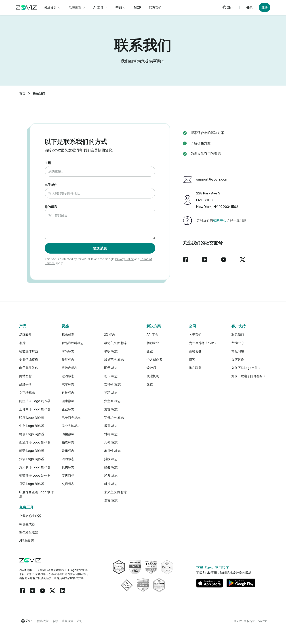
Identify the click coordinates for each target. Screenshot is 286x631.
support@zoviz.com (212, 179)
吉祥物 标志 (112, 384)
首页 (22, 93)
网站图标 (25, 376)
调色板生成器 (28, 532)
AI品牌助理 (26, 541)
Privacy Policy (124, 259)
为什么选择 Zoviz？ (203, 343)
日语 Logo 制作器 (31, 484)
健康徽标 (68, 401)
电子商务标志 (71, 417)
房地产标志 (69, 368)
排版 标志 (111, 459)
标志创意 (68, 334)
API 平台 (152, 334)
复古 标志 (111, 409)
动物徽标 (68, 434)
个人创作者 (154, 359)
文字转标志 (27, 392)
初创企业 (153, 343)
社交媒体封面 (28, 351)
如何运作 (237, 359)
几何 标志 (111, 442)
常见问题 (237, 351)
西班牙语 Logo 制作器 (34, 442)
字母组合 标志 (114, 417)
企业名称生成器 (30, 516)
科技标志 (68, 392)
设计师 (151, 368)
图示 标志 (111, 368)
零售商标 (68, 475)
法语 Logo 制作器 (31, 459)
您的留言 (51, 207)
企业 (150, 351)
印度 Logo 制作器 (31, 417)
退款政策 (67, 621)
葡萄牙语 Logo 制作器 (34, 475)
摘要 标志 (111, 467)
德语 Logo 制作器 (31, 434)
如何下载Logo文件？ (246, 368)
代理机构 (153, 376)
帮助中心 (219, 220)
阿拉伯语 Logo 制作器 (34, 401)
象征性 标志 (112, 450)
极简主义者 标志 (115, 343)
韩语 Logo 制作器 (31, 450)
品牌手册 (25, 384)
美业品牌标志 (71, 426)
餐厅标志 (68, 359)
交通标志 (68, 484)
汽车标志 (68, 384)
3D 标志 (109, 334)
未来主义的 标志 (115, 492)
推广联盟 (195, 368)
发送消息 (100, 248)
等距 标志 (111, 392)
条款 (55, 621)
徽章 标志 (111, 426)
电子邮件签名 (28, 368)
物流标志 (68, 442)
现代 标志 (111, 376)
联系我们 (237, 334)
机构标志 (68, 467)
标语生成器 (27, 524)
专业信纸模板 (28, 359)
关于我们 (195, 334)
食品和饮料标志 (73, 343)
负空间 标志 (112, 401)
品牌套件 (25, 334)
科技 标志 (111, 484)
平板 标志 (111, 351)
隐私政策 (43, 621)
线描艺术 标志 (114, 359)
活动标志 (68, 459)
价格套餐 (195, 351)
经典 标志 (111, 475)
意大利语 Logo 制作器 (34, 467)
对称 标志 (111, 434)
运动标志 (68, 376)
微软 (150, 384)
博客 (192, 359)
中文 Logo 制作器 (31, 426)
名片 (22, 343)
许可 (80, 621)
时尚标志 (68, 351)
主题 (48, 163)
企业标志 (68, 409)
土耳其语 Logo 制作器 (34, 409)
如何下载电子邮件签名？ (248, 376)
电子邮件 (51, 185)
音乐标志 (68, 450)
